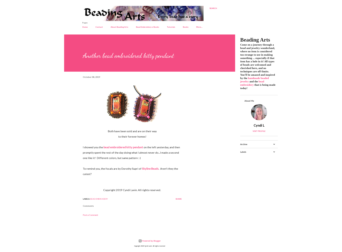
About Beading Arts (119, 27)
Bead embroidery (99, 199)
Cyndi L (259, 125)
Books (186, 27)
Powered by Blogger (151, 241)
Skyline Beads (150, 168)
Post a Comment (90, 215)
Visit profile (259, 131)
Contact (99, 27)
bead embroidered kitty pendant (123, 147)
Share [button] (179, 199)
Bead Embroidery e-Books (147, 27)
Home (85, 27)
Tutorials (171, 27)
